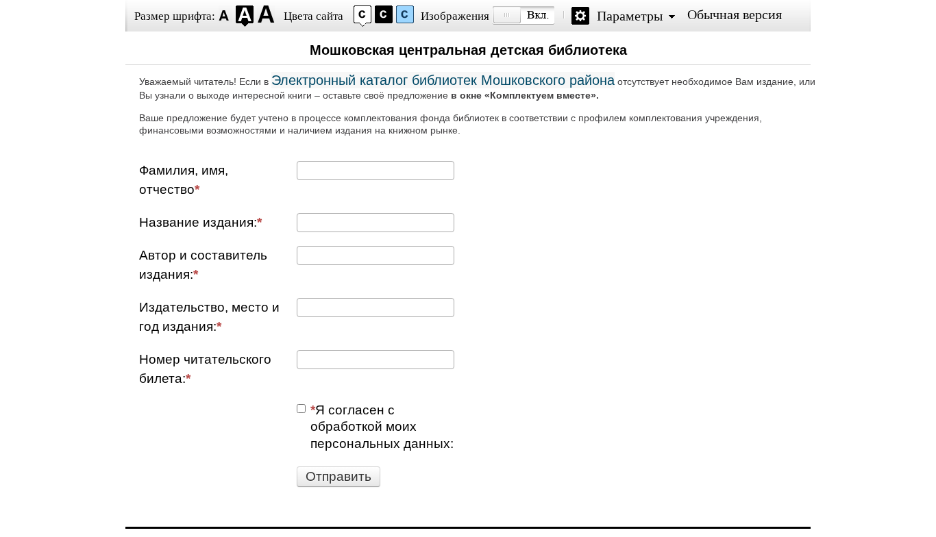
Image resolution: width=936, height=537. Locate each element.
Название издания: (198, 222)
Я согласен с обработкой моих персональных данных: (382, 427)
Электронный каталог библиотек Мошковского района (443, 80)
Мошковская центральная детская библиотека (468, 50)
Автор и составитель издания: (203, 265)
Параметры (630, 15)
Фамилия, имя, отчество (183, 180)
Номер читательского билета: (205, 369)
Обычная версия (734, 14)
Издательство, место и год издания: (209, 317)
